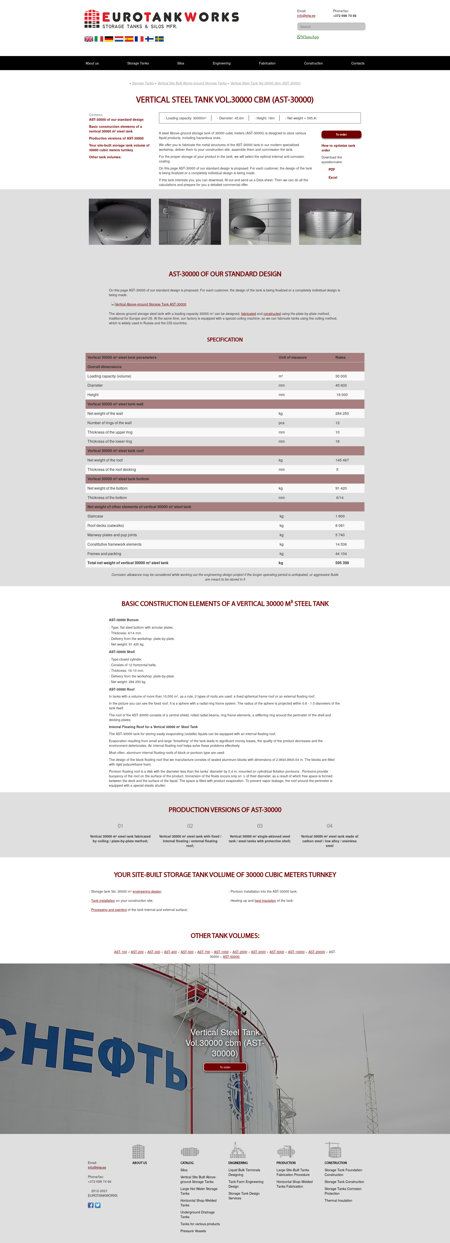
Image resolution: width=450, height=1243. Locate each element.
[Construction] (345, 1150)
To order (341, 134)
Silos (180, 63)
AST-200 (137, 951)
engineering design (147, 891)
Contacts (357, 63)
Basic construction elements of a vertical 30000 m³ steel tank (115, 128)
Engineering (222, 63)
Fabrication (267, 63)
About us (92, 63)
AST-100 (120, 951)
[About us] (152, 1150)
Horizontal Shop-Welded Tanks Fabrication (295, 1184)
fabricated (248, 313)
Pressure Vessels (193, 1230)
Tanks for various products (200, 1223)
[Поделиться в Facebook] (91, 1205)
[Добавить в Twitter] (98, 1205)
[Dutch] (119, 41)
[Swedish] (159, 41)
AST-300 (153, 951)
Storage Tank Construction (344, 1181)
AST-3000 (258, 951)
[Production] (297, 1150)
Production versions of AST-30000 (116, 138)
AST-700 (203, 951)
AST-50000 (231, 956)
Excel (333, 177)
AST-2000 (239, 951)
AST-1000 (221, 951)
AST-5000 (277, 951)
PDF (332, 169)
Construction (313, 63)
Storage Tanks (138, 63)
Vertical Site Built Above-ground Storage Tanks (198, 1179)
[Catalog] (200, 1150)
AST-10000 (296, 951)
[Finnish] (149, 41)
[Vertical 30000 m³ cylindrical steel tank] (119, 221)
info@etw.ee (306, 15)
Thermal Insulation (338, 1200)
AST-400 (170, 951)
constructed (272, 313)
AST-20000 (316, 951)
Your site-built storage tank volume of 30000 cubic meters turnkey (119, 147)
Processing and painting (109, 909)
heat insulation (265, 900)
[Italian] (99, 41)
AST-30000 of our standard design (116, 119)
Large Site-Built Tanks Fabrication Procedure (293, 1172)
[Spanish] (129, 41)
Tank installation (103, 900)
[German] (109, 41)
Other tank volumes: (105, 157)
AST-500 (187, 951)
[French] (139, 41)
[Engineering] (249, 1150)
